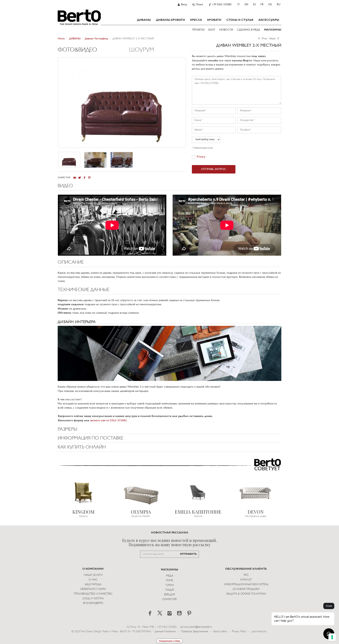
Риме (169, 580)
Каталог (246, 579)
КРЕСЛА (196, 20)
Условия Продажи (246, 589)
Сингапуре (169, 599)
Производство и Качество (93, 593)
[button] (169, 187)
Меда (169, 575)
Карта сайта (220, 631)
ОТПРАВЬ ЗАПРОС (213, 169)
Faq (246, 575)
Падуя (169, 590)
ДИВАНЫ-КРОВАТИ (170, 20)
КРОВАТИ (214, 20)
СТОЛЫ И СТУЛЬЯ (239, 20)
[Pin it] (89, 177)
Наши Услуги (93, 575)
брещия (169, 594)
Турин (169, 585)
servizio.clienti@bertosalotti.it (196, 627)
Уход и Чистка (93, 598)
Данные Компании (165, 631)
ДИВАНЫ (144, 20)
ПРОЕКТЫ (198, 29)
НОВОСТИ (226, 29)
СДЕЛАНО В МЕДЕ (248, 29)
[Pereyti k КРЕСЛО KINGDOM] (83, 492)
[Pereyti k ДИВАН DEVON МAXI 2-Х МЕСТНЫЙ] (256, 492)
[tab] (93, 52)
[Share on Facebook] (84, 177)
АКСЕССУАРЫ (268, 20)
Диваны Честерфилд (96, 38)
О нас (93, 579)
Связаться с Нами (93, 589)
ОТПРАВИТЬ (188, 554)
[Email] (74, 177)
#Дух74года (93, 584)
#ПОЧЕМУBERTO (93, 603)
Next (272, 38)
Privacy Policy (239, 631)
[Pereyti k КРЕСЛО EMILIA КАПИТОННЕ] (198, 492)
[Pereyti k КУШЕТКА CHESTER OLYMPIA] (141, 492)
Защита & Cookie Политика (246, 593)
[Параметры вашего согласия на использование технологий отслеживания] (332, 637)
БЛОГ (211, 29)
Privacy (201, 156)
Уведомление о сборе (169, 641)
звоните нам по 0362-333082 (108, 420)
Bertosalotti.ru (79, 17)
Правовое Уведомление (194, 631)
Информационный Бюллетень (246, 584)
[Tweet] (79, 177)
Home (61, 38)
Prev (264, 38)
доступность (259, 631)
